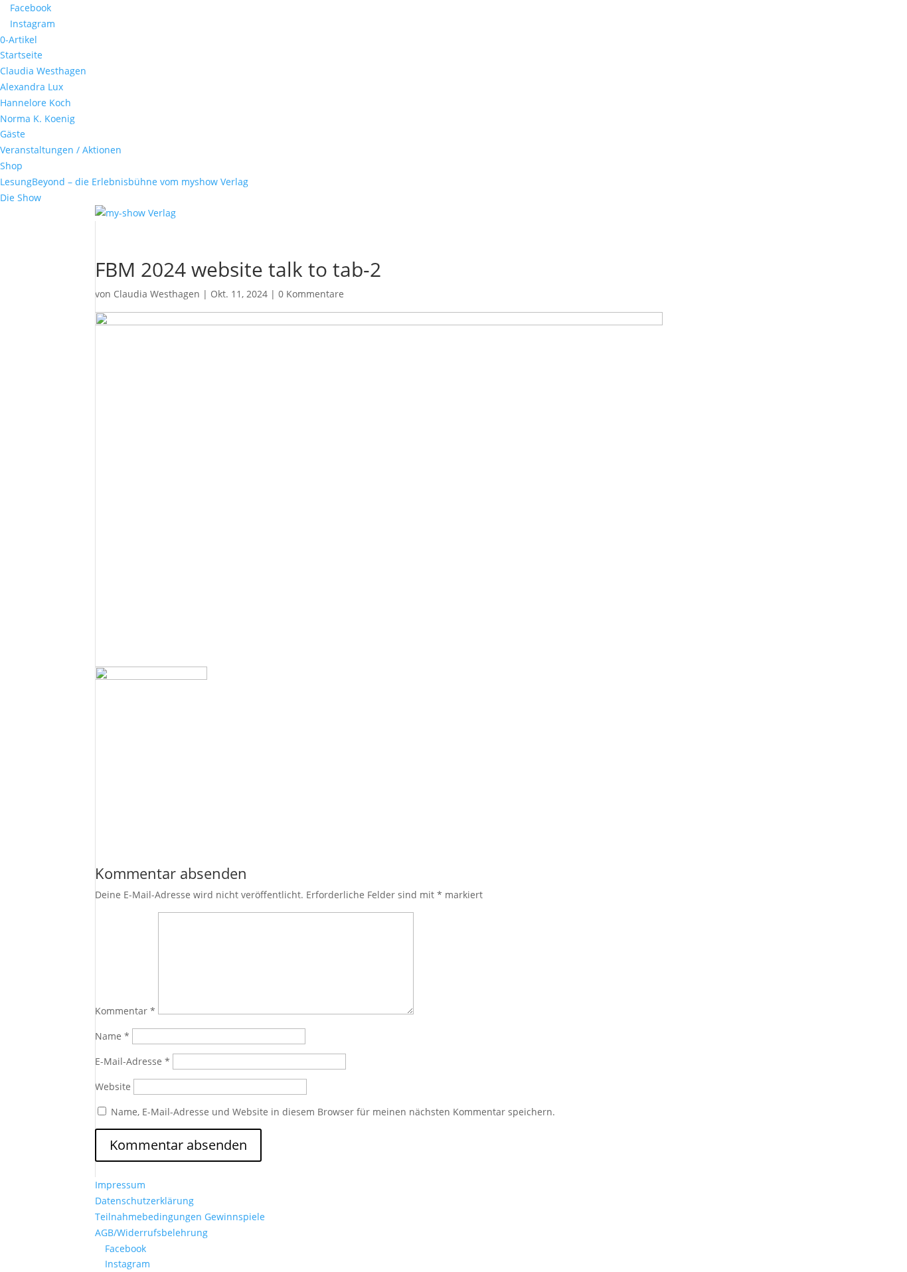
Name (112, 1036)
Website (113, 1086)
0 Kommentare (311, 293)
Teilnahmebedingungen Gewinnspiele (180, 1216)
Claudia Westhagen (43, 70)
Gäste (12, 133)
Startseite (21, 54)
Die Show (20, 197)
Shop (11, 165)
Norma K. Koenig (37, 118)
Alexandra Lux (31, 86)
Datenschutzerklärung (144, 1200)
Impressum (120, 1184)
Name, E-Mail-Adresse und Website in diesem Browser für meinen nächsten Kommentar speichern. (333, 1111)
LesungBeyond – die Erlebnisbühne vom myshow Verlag (124, 181)
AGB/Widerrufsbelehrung (151, 1232)
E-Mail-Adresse (132, 1061)
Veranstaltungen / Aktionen (61, 149)
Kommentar (125, 1010)
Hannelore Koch (35, 102)
